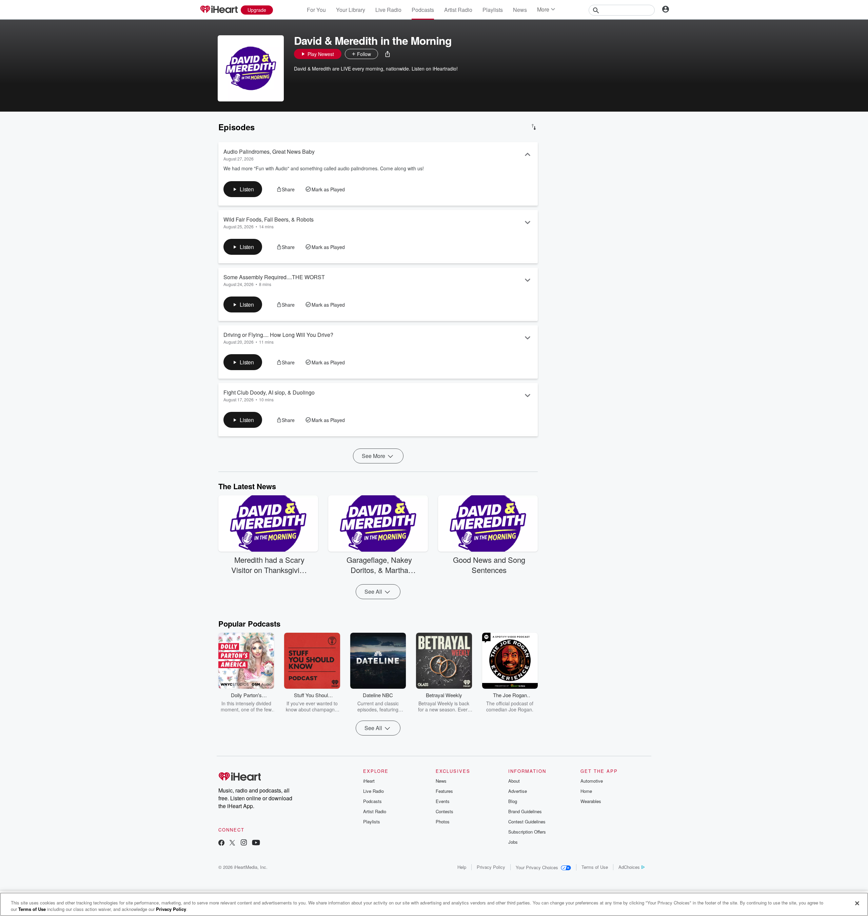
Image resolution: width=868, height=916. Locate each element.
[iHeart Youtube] (256, 843)
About (514, 781)
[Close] (857, 903)
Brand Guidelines (525, 811)
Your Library (350, 10)
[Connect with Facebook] (221, 843)
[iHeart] (218, 10)
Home (586, 791)
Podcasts (423, 10)
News (520, 10)
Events (443, 801)
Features (444, 791)
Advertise (517, 791)
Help (461, 867)
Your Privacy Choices (537, 867)
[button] (387, 53)
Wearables (590, 801)
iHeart (369, 781)
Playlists (492, 10)
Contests (444, 811)
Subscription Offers (527, 831)
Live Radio (388, 10)
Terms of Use (594, 867)
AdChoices (629, 867)
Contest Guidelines (527, 821)
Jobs (513, 842)
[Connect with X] (232, 843)
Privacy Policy (491, 867)
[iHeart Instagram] (244, 843)
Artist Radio (458, 10)
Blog (512, 801)
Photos (443, 821)
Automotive (591, 781)
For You (316, 10)
